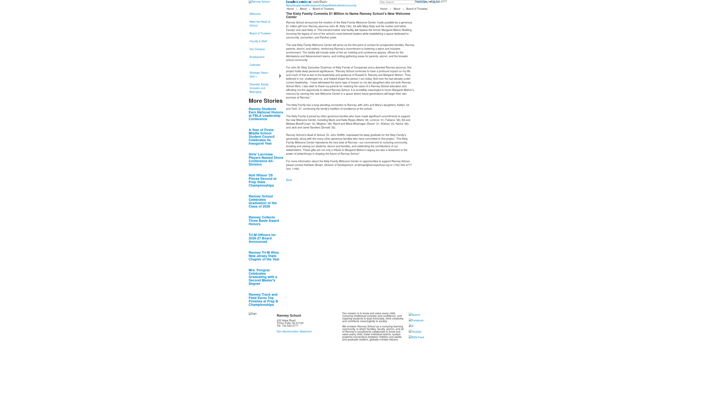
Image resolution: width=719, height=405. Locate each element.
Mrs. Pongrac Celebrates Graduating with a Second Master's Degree (263, 277)
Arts (340, 5)
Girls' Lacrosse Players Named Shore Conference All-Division (266, 159)
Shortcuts (422, 2)
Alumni (299, 2)
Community (350, 5)
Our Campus (257, 49)
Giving (307, 2)
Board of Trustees (260, 33)
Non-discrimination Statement (294, 331)
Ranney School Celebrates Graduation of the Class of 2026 (263, 201)
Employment (257, 57)
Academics (299, 5)
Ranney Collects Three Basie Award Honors (264, 220)
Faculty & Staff (258, 41)
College (323, 5)
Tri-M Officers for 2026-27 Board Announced (262, 238)
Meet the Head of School (260, 23)
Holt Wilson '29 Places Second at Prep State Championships (262, 180)
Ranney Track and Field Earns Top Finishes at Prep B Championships (263, 299)
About (289, 5)
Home (291, 8)
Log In (435, 2)
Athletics (333, 5)
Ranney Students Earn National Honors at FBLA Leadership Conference (266, 113)
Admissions (312, 5)
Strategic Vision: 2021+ (259, 74)
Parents (290, 2)
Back (289, 180)
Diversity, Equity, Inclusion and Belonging (259, 88)
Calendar (255, 65)
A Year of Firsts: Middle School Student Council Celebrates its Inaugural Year (261, 136)
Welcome (255, 14)
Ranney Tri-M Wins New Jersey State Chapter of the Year (264, 256)
